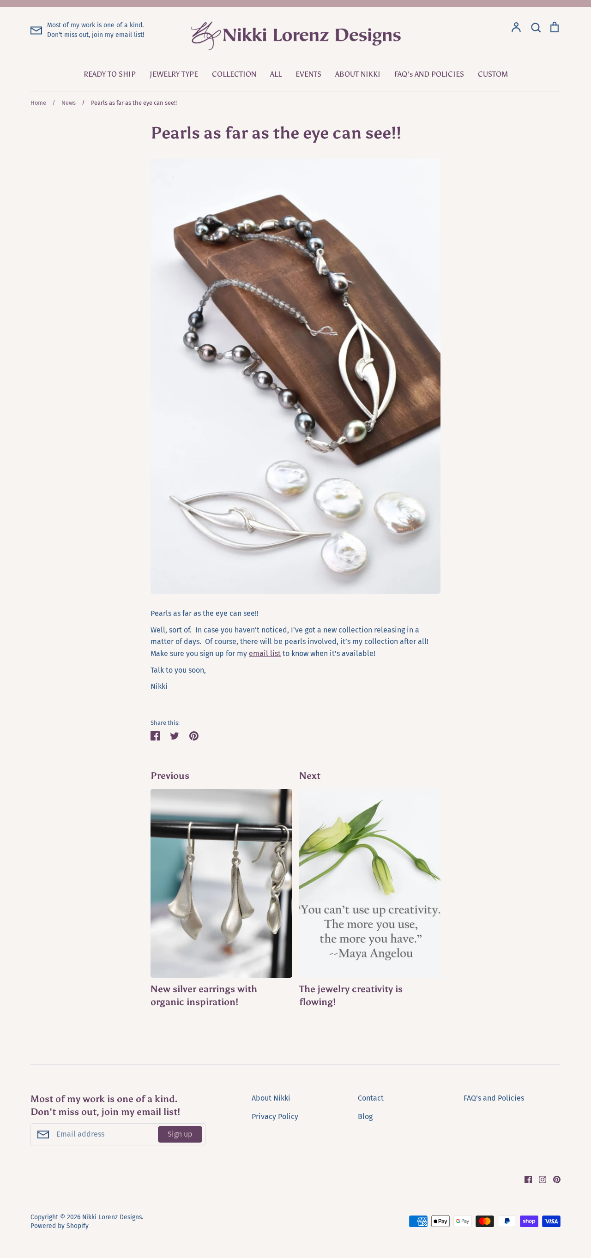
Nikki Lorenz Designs (112, 1217)
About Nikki (271, 1098)
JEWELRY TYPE (174, 74)
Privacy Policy (275, 1116)
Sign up (180, 1134)
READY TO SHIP (110, 74)
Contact (371, 1098)
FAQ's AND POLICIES (429, 74)
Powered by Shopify (59, 1226)
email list (265, 653)
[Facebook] (525, 1178)
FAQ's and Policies (494, 1098)
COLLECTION (234, 74)
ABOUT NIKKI (357, 74)
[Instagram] (539, 1178)
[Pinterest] (553, 1178)
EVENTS (308, 74)
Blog (365, 1116)
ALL (276, 74)
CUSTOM (493, 74)
